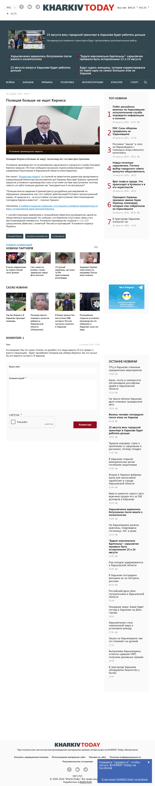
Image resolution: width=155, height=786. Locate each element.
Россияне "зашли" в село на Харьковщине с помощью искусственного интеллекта (128, 148)
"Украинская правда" (29, 176)
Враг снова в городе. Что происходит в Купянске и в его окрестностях (129, 184)
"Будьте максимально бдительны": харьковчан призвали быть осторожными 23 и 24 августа (111, 57)
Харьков (28, 82)
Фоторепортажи (92, 82)
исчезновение (58, 236)
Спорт (134, 82)
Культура (116, 82)
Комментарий (16, 378)
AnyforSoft (85, 781)
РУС (80, 776)
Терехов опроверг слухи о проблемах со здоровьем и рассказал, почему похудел (125, 446)
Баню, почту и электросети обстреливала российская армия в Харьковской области (125, 384)
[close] (148, 762)
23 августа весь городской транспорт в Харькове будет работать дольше (96, 34)
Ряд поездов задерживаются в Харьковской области (126, 564)
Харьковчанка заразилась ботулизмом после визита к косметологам (41, 57)
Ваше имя (14, 366)
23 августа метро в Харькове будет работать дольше (41, 69)
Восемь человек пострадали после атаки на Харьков (126, 416)
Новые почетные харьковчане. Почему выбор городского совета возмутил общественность (129, 167)
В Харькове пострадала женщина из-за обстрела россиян (124, 577)
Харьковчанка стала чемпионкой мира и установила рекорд (121, 625)
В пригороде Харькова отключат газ (126, 220)
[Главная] (78, 8)
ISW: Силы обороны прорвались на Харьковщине (125, 130)
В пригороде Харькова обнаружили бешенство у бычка (124, 669)
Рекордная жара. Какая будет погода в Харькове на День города (126, 609)
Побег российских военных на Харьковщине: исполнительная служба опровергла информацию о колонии (129, 112)
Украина (47, 82)
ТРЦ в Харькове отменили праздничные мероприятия (125, 368)
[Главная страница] (77, 745)
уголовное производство (37, 236)
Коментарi (85, 424)
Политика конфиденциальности (125, 757)
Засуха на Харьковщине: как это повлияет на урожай (125, 639)
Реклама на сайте (97, 757)
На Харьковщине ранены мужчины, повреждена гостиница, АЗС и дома (124, 527)
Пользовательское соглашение (77, 761)
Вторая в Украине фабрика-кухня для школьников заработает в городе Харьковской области (125, 479)
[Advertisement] (126, 261)
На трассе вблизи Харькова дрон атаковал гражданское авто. (125, 401)
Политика (67, 82)
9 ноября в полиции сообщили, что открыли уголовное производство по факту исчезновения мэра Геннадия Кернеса (52, 207)
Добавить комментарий (19, 244)
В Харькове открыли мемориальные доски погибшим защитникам (123, 461)
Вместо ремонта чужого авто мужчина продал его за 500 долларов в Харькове (126, 496)
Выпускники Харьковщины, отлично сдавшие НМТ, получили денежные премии (126, 653)
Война (10, 82)
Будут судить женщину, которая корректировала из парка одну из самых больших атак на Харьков (112, 70)
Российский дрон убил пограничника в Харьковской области (126, 593)
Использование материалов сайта (68, 757)
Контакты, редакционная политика (31, 757)
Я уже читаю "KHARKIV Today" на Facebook (125, 779)
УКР (75, 776)
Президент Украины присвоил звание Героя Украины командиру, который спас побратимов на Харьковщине (129, 202)
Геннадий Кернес (15, 236)
